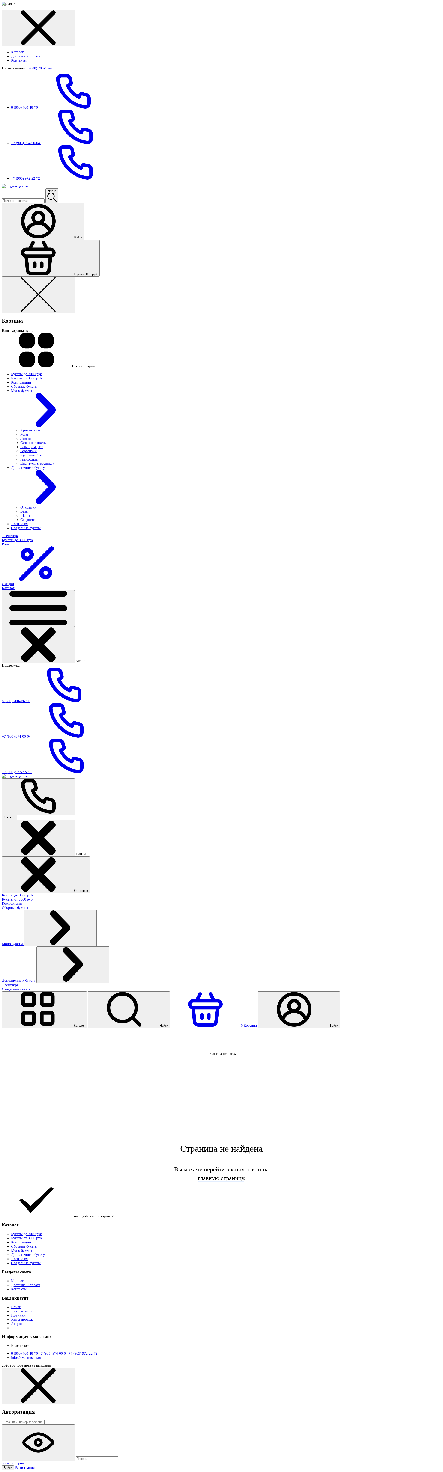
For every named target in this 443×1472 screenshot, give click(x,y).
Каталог (17, 52)
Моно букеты (13, 944)
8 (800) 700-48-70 (40, 68)
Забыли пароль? (14, 1463)
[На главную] (15, 186)
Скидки (8, 584)
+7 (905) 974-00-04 (26, 143)
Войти (16, 1307)
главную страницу (221, 1178)
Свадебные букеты (16, 989)
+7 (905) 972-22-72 (26, 178)
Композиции (12, 903)
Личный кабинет (24, 1311)
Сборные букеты (15, 908)
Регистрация (25, 1467)
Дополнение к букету (19, 980)
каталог (240, 1169)
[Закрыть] (38, 645)
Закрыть (9, 817)
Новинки (18, 1315)
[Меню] (38, 608)
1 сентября (10, 985)
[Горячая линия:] (38, 796)
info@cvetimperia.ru (26, 1357)
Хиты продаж (22, 1319)
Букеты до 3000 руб (17, 895)
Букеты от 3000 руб (17, 899)
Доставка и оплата (25, 56)
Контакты (19, 60)
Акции (16, 1324)
